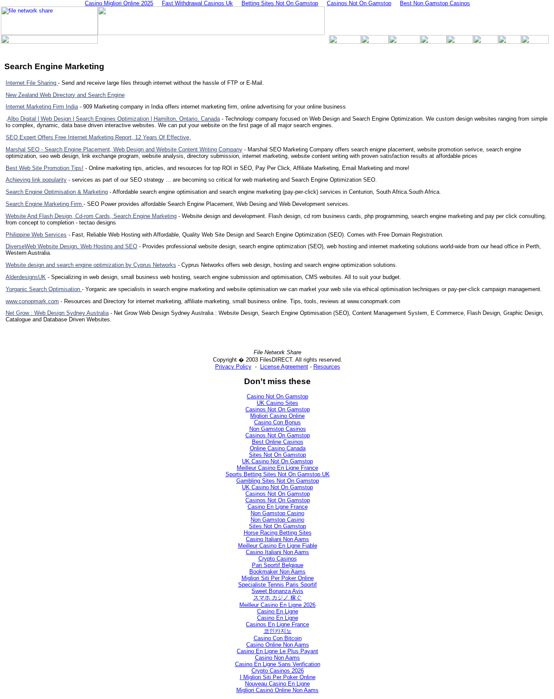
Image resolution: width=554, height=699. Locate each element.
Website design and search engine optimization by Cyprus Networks (91, 265)
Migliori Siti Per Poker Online (278, 578)
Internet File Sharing (32, 83)
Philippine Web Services (36, 234)
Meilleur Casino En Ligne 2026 (277, 605)
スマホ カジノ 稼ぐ (277, 597)
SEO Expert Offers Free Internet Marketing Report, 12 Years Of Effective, (98, 137)
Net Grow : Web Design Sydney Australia (57, 313)
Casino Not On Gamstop (277, 396)
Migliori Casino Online (277, 416)
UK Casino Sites (277, 403)
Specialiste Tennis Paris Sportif (277, 584)
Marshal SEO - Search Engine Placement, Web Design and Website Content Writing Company (124, 149)
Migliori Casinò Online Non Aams (277, 690)
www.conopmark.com (32, 301)
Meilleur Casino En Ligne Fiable (277, 545)
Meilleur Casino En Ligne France (277, 468)
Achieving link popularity (36, 179)
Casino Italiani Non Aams (277, 539)
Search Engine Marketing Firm (45, 204)
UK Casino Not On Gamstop (277, 461)
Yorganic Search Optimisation (44, 289)
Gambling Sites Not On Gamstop (277, 481)
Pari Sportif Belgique (277, 565)
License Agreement (284, 366)
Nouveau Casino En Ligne (277, 683)
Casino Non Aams (277, 657)
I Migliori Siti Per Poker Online (278, 677)
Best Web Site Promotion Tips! (45, 168)
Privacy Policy (233, 366)
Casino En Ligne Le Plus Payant (277, 651)
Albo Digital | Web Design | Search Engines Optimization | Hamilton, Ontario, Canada (113, 118)
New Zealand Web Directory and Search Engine (65, 95)
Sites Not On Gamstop (277, 455)
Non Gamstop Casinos (277, 429)
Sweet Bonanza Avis (277, 591)
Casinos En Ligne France (277, 624)
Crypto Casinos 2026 (277, 670)
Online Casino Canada (278, 448)
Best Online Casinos (277, 442)
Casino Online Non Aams (277, 644)
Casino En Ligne (277, 611)
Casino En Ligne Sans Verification (277, 664)
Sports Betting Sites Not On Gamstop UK (277, 474)
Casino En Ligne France (278, 506)
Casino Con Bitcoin (278, 638)
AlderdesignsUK (26, 277)
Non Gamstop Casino (277, 513)
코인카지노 (278, 631)
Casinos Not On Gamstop (277, 409)
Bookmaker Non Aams (277, 571)
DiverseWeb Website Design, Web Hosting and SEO (71, 246)
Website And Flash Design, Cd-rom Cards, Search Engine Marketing (91, 216)
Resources (326, 366)
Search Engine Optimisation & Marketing (57, 192)
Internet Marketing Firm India (42, 106)
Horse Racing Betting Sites (278, 532)
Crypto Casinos (277, 558)
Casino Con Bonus (277, 422)
